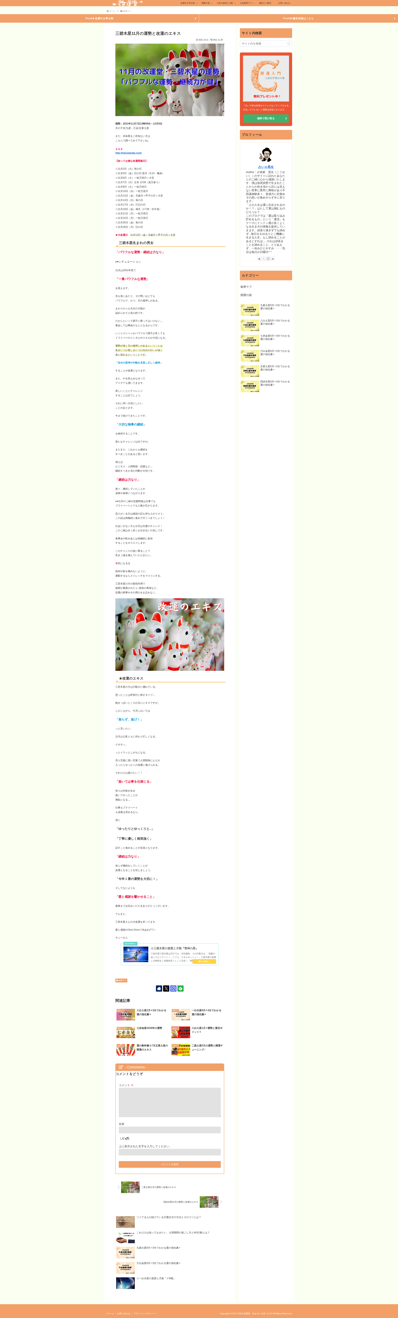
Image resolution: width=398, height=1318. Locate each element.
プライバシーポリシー (144, 1313)
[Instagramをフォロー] (173, 988)
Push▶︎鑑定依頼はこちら (298, 18)
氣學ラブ (122, 980)
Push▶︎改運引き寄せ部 (99, 18)
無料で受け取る (266, 118)
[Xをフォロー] (166, 988)
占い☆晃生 (266, 167)
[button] (289, 44)
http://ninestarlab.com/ (128, 153)
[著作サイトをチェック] (159, 988)
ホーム (110, 1313)
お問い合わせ (123, 1313)
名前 (121, 1124)
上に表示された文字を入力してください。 (145, 1146)
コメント (126, 1085)
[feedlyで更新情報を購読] (180, 988)
